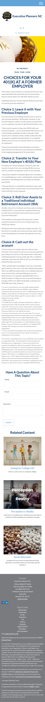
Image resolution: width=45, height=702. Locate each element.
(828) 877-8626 (23, 33)
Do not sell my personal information (28, 677)
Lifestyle (22, 624)
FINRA (31, 686)
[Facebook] (23, 28)
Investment (23, 612)
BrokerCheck (6, 640)
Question (6, 404)
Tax (22, 619)
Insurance (22, 617)
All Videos (22, 629)
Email (7, 392)
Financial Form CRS (11, 634)
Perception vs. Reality (22, 511)
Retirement (23, 610)
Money (22, 622)
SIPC (37, 686)
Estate (22, 615)
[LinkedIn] (21, 28)
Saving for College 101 (22, 468)
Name (7, 379)
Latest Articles (22, 626)
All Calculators (22, 631)
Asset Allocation (22, 557)
